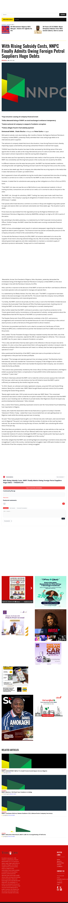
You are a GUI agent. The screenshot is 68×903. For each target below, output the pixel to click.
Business (4, 769)
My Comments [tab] (12, 508)
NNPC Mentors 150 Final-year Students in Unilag (17, 792)
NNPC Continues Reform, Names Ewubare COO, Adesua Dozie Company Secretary (27, 813)
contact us (59, 882)
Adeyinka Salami (13, 794)
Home (58, 859)
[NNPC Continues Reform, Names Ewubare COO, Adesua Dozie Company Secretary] (34, 803)
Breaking (4, 60)
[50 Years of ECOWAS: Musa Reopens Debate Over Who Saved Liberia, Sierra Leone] (38, 30)
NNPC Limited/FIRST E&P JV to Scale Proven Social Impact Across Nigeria (24, 771)
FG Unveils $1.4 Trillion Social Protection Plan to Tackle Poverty (33, 19)
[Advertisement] (34, 461)
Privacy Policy (60, 863)
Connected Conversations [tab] (22, 508)
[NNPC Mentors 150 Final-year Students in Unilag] (34, 782)
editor (10, 772)
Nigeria (4, 833)
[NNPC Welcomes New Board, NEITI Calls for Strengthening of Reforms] (34, 824)
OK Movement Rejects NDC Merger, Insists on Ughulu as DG (21, 29)
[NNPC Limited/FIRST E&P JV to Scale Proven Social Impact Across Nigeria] (34, 761)
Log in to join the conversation (34, 487)
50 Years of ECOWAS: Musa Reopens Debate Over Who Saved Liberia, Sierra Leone (53, 29)
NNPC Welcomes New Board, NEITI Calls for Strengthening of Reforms (24, 834)
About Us (59, 861)
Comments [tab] (6, 508)
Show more (5, 497)
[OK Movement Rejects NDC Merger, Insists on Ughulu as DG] (6, 30)
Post (63, 518)
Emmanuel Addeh (11, 815)
